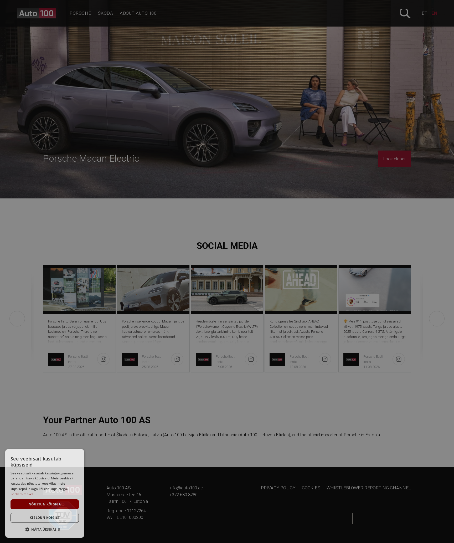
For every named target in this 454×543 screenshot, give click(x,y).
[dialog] (44, 493)
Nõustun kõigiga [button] (45, 504)
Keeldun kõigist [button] (45, 517)
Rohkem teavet (22, 494)
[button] (45, 529)
